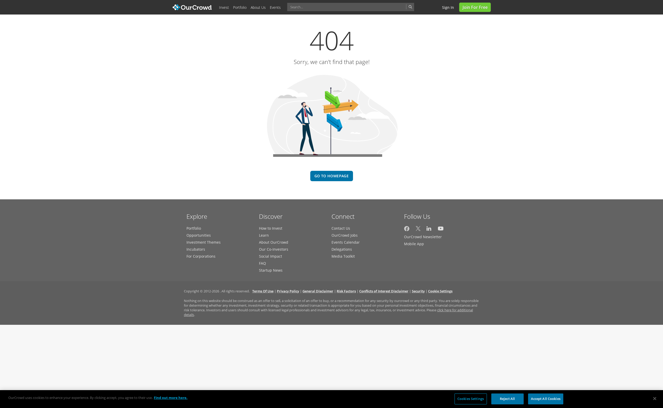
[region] (331, 399)
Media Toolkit (343, 256)
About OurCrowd (273, 242)
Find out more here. (171, 397)
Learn (264, 235)
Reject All (507, 398)
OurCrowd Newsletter (423, 236)
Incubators (195, 249)
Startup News (271, 270)
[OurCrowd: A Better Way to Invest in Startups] (192, 6)
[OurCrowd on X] (418, 229)
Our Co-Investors (273, 249)
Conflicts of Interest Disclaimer (383, 291)
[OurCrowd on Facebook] (406, 229)
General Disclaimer (317, 291)
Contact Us (341, 228)
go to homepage (331, 175)
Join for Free (475, 7)
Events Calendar (346, 242)
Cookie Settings (440, 291)
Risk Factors (346, 291)
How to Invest (270, 228)
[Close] (654, 398)
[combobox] (350, 7)
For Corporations (200, 256)
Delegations (342, 249)
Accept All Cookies (545, 398)
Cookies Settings (470, 398)
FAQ (262, 263)
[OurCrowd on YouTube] (440, 229)
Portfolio (193, 228)
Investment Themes (203, 242)
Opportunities (198, 235)
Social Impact (270, 256)
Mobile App (414, 243)
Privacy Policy (288, 291)
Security (418, 291)
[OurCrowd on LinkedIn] (429, 229)
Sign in (448, 7)
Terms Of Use (262, 291)
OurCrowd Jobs (345, 235)
